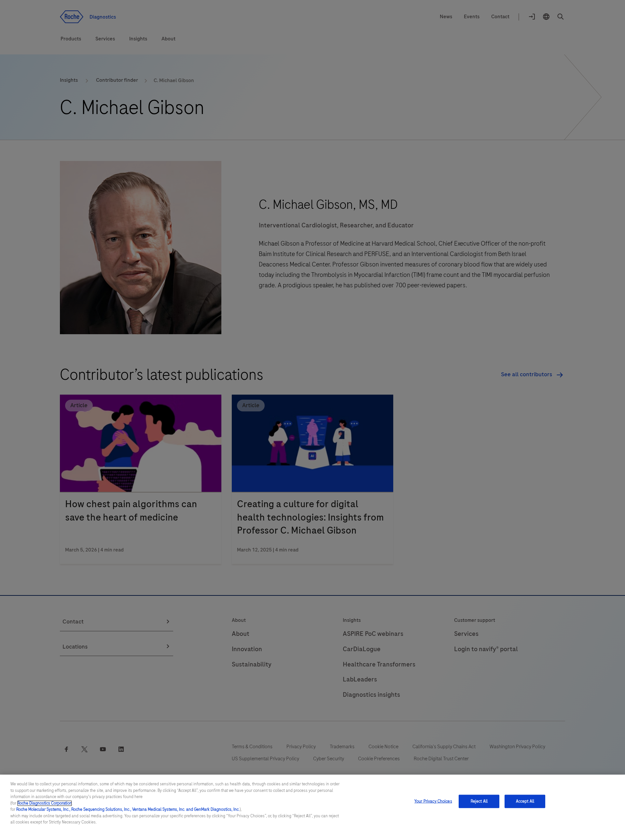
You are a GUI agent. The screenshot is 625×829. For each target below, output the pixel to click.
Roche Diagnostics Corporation (44, 803)
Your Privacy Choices (433, 801)
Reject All (479, 801)
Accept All (525, 801)
